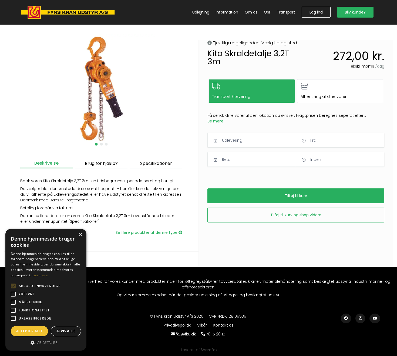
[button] (316, 12)
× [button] (80, 235)
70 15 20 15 (215, 334)
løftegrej (192, 281)
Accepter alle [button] (29, 331)
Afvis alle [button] (65, 331)
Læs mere (40, 275)
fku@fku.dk (186, 334)
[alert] (45, 290)
